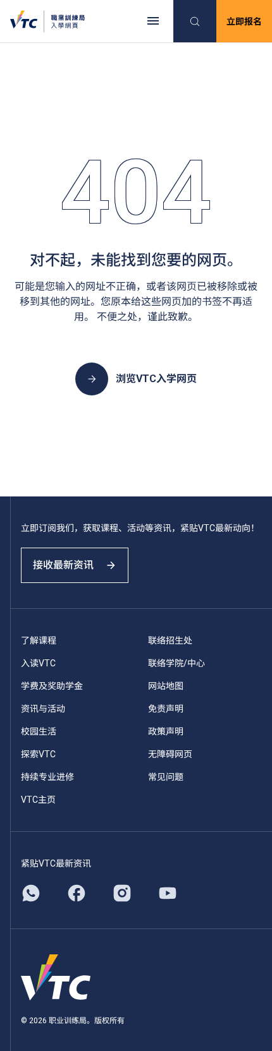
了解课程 (38, 640)
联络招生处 (170, 640)
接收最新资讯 (63, 565)
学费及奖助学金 (52, 686)
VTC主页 (38, 800)
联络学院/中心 (176, 663)
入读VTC (38, 663)
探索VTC (38, 754)
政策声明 (165, 731)
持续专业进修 (47, 777)
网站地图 (165, 686)
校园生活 (38, 731)
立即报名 (244, 21)
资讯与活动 (43, 709)
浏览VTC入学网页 (156, 379)
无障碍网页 (170, 754)
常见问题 (165, 777)
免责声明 (165, 709)
